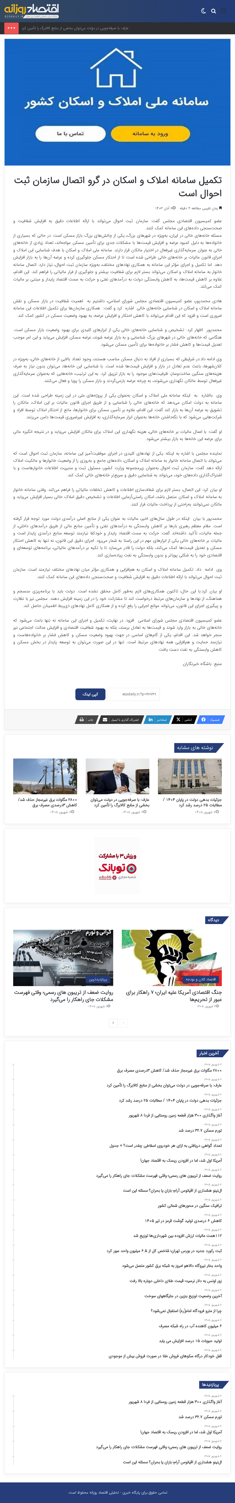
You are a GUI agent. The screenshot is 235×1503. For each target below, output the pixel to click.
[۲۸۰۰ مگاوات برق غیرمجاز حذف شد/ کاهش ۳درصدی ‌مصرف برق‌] (45, 777)
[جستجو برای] (213, 13)
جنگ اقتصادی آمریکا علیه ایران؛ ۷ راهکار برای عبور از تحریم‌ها (174, 996)
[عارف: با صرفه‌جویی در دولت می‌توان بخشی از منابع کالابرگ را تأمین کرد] (118, 777)
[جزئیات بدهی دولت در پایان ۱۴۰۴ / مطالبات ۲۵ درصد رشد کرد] (190, 777)
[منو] (223, 13)
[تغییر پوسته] (203, 13)
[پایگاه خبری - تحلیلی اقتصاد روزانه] (31, 11)
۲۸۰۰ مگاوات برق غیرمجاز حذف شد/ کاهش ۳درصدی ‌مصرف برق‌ (47, 802)
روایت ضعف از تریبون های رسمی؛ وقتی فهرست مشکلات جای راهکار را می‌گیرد (63, 996)
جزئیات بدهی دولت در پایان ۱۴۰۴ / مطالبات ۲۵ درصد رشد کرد (192, 802)
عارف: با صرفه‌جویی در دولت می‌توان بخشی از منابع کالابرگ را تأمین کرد (120, 802)
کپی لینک (90, 694)
